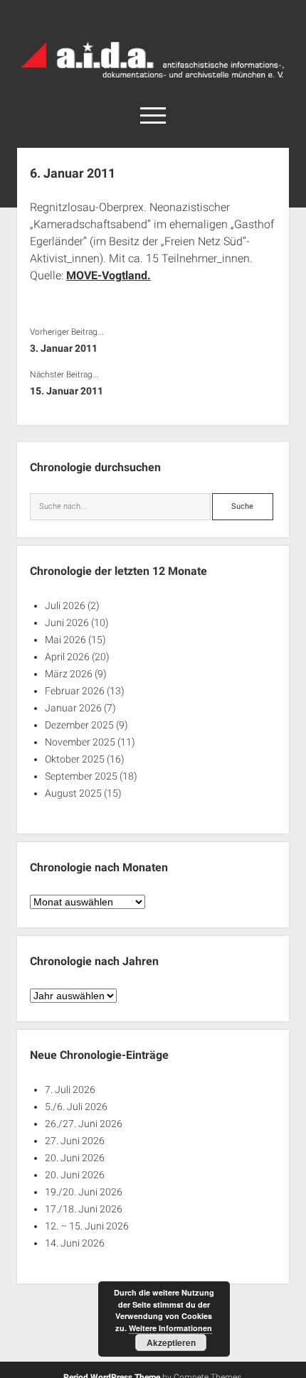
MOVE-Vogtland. (108, 275)
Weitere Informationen (170, 1328)
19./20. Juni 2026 (83, 1191)
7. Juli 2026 (70, 1089)
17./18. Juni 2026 (83, 1209)
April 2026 (67, 656)
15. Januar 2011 (66, 391)
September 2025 (81, 776)
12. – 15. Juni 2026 (87, 1226)
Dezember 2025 (79, 725)
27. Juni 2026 (75, 1140)
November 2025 (80, 742)
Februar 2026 (75, 690)
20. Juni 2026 (75, 1157)
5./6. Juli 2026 (76, 1106)
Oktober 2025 (75, 759)
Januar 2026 (73, 708)
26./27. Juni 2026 (83, 1123)
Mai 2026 (65, 639)
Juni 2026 (67, 622)
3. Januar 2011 (63, 348)
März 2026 (69, 673)
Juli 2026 (65, 605)
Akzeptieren (171, 1342)
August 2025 (73, 793)
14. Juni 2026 (75, 1243)
